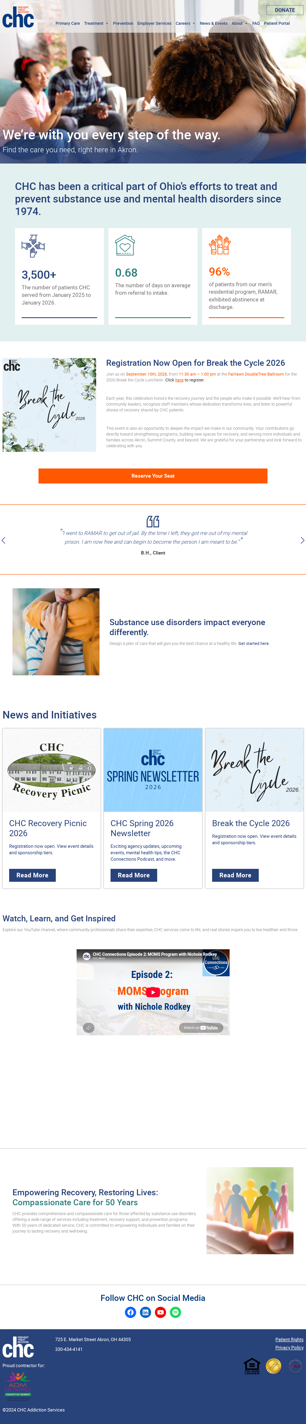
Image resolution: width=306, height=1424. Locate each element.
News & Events (214, 23)
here (179, 379)
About (237, 23)
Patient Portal (277, 23)
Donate (285, 10)
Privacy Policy (289, 1347)
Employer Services (154, 23)
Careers (183, 23)
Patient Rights (289, 1339)
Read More (32, 875)
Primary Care (68, 23)
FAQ (256, 23)
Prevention (123, 23)
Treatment (93, 23)
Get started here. (254, 643)
